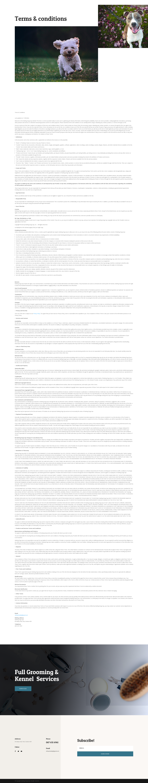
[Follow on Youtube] (21, 751)
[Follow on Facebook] (15, 751)
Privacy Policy (36, 313)
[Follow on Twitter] (18, 751)
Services (23, 688)
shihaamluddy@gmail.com (21, 615)
